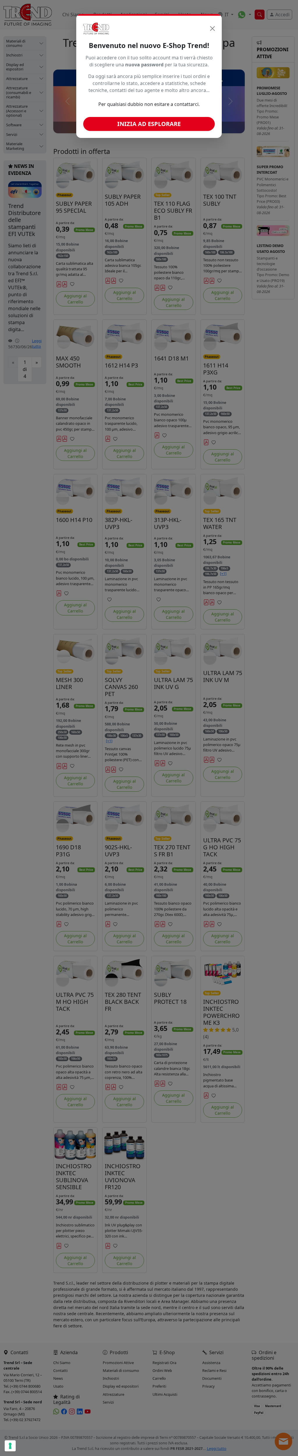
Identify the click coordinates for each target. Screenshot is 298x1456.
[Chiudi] (212, 28)
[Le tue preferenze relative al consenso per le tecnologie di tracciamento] (10, 1445)
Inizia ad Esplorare (149, 124)
